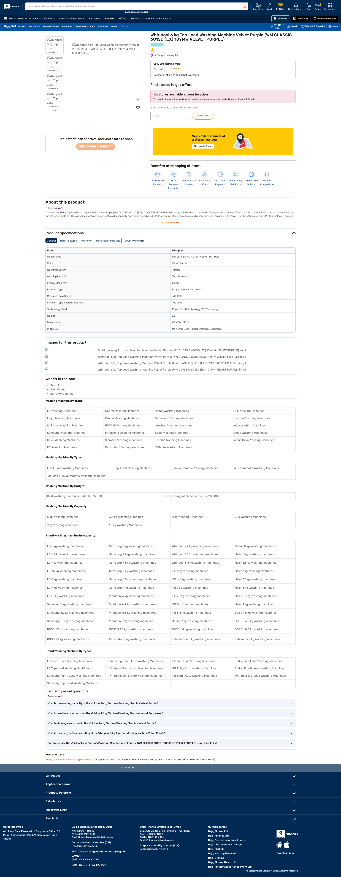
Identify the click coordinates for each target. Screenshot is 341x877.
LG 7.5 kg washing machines (66, 571)
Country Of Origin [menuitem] (134, 240)
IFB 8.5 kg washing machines (191, 612)
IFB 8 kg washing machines (190, 604)
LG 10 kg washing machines (65, 596)
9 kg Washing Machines (62, 525)
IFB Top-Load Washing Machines (193, 661)
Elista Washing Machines (171, 432)
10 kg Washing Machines (125, 525)
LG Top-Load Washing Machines (68, 668)
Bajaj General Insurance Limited (227, 840)
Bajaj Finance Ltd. (218, 835)
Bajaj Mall (61, 759)
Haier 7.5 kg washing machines (255, 579)
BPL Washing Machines (248, 411)
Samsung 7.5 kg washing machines (132, 562)
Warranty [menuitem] (86, 240)
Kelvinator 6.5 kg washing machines (196, 639)
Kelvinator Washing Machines (124, 447)
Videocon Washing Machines (174, 418)
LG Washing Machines (61, 411)
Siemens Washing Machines (123, 440)
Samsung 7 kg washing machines (131, 546)
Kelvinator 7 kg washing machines (257, 639)
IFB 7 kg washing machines (190, 587)
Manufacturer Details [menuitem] (108, 240)
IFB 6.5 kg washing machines (191, 579)
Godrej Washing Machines (122, 411)
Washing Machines (80, 759)
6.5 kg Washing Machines (126, 517)
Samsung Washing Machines (66, 432)
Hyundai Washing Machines (251, 418)
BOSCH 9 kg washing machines (68, 639)
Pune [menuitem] (276, 28)
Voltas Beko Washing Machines (253, 440)
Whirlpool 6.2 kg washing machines (132, 604)
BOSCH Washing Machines (122, 425)
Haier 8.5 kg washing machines (255, 596)
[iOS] (286, 844)
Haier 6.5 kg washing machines (255, 562)
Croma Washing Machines (122, 418)
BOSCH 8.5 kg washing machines (257, 629)
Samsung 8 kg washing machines (131, 571)
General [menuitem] (51, 240)
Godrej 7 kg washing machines (192, 621)
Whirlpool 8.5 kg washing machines (195, 562)
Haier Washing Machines (63, 440)
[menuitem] (279, 26)
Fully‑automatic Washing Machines (255, 468)
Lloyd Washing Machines (63, 418)
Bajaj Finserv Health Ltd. (222, 862)
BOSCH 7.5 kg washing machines (131, 629)
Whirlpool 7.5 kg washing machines (195, 554)
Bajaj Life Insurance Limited (225, 844)
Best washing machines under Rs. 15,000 (74, 496)
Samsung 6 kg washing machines (69, 604)
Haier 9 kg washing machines (254, 604)
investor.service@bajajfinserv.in (97, 837)
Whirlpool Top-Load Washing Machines (260, 675)
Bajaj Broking (216, 857)
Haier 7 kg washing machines (254, 571)
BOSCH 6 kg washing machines (256, 612)
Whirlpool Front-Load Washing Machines (136, 668)
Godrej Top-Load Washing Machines (258, 661)
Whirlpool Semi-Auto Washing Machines (135, 675)
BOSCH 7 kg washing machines (67, 629)
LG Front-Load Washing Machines (69, 661)
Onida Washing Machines (250, 432)
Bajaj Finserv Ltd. (218, 831)
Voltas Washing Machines (172, 411)
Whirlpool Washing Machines (66, 425)
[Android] (279, 844)
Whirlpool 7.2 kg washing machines (195, 546)
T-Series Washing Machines (173, 447)
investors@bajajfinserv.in (161, 840)
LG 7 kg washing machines (64, 562)
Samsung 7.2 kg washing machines (132, 554)
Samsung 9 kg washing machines (131, 587)
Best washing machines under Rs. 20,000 (190, 496)
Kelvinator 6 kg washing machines (132, 639)
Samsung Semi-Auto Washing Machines (136, 661)
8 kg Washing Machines (187, 517)
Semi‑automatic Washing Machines (195, 468)
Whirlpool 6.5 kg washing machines (132, 612)
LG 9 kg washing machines (65, 587)
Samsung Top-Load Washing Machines (73, 683)
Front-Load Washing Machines (67, 468)
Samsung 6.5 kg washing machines (70, 621)
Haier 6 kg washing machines (254, 554)
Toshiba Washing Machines (173, 440)
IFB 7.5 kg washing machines (191, 596)
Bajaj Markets (216, 849)
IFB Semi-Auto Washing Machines (194, 675)
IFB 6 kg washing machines (190, 571)
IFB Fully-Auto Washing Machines (194, 668)
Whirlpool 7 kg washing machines (131, 621)
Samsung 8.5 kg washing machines (132, 579)
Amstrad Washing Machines (173, 425)
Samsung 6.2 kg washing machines (70, 612)
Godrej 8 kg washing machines (255, 546)
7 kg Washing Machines (250, 517)
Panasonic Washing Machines (125, 432)
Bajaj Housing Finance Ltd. (224, 853)
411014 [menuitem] (277, 25)
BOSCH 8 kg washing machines (193, 629)
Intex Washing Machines (249, 425)
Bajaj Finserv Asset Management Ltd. (230, 866)
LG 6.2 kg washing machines (66, 554)
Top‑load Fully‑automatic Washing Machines (76, 476)
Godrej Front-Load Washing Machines (260, 668)
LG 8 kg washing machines (65, 579)
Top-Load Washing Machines (133, 468)
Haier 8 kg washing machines (254, 587)
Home (48, 759)
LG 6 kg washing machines (65, 546)
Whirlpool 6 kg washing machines (131, 596)
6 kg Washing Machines (62, 517)
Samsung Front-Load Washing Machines (74, 675)
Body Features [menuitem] (68, 240)
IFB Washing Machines (62, 447)
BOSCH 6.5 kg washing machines (257, 621)
